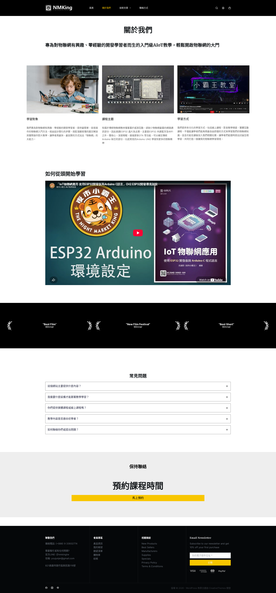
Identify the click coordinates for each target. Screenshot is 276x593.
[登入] (223, 8)
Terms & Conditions (152, 566)
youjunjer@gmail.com (62, 558)
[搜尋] (217, 8)
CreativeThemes (217, 588)
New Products (149, 543)
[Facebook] (46, 588)
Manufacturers (149, 551)
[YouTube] (52, 588)
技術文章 (123, 7)
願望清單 (98, 551)
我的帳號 (98, 547)
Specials (146, 558)
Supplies (146, 554)
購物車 (96, 554)
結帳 (95, 558)
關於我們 (106, 7)
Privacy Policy (149, 562)
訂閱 (210, 562)
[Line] (58, 588)
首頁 (91, 7)
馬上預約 (138, 498)
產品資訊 (98, 543)
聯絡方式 (143, 7)
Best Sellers (148, 547)
